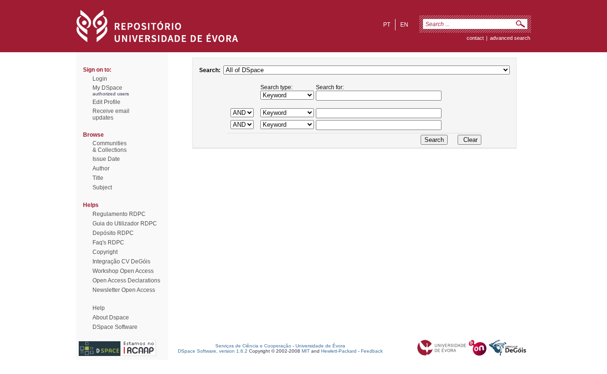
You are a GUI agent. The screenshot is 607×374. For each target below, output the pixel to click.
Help (98, 308)
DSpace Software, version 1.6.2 (213, 351)
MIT (306, 351)
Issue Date (106, 159)
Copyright (105, 252)
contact (475, 38)
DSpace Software (115, 327)
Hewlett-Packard (339, 351)
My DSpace (107, 87)
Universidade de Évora (320, 345)
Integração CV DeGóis (121, 261)
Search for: (330, 87)
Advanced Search (510, 38)
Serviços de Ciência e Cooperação (253, 345)
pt (386, 24)
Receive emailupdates (110, 114)
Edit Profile (106, 102)
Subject (102, 187)
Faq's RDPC (108, 242)
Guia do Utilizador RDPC (124, 223)
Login (99, 78)
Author (101, 168)
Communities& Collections (109, 146)
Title (97, 178)
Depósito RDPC (113, 233)
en (404, 24)
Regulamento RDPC (119, 214)
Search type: (276, 87)
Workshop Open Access (123, 271)
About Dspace (110, 317)
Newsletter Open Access (123, 290)
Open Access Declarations (126, 280)
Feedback (372, 351)
